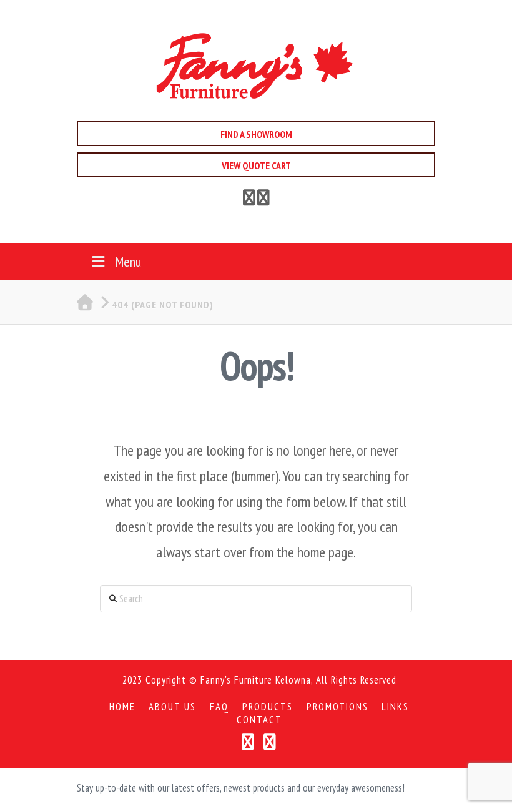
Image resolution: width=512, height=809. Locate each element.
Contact (259, 720)
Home (122, 706)
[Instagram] (270, 741)
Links (395, 706)
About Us (172, 706)
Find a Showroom (256, 134)
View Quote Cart (256, 165)
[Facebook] (249, 200)
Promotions (337, 706)
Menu (128, 261)
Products (267, 706)
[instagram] (263, 200)
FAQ (219, 706)
